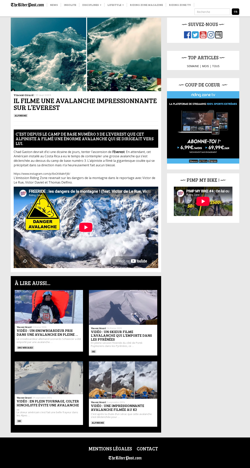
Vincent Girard (24, 95)
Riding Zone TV (180, 5)
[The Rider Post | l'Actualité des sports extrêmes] (27, 5)
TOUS (216, 66)
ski (93, 351)
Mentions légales (110, 448)
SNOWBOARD (25, 347)
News (54, 5)
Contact (147, 448)
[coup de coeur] (203, 127)
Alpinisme (21, 115)
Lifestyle (114, 5)
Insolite (70, 5)
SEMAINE (193, 66)
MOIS (205, 66)
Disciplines (90, 5)
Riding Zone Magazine (146, 5)
